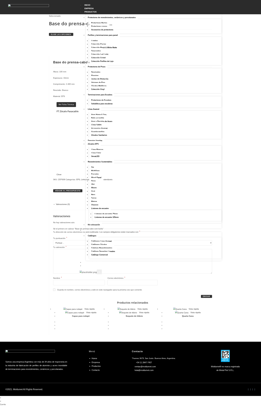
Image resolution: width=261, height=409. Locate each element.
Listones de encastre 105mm (107, 217)
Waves (94, 188)
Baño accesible (97, 118)
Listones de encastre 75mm (106, 214)
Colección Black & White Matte (104, 48)
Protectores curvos (99, 26)
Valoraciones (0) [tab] (63, 204)
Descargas (90, 230)
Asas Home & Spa (98, 115)
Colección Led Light (99, 54)
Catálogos (92, 236)
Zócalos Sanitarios (99, 135)
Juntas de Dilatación (99, 79)
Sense (93, 198)
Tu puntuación (60, 238)
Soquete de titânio (134, 316)
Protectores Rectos (99, 23)
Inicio (87, 5)
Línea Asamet (93, 109)
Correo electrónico (116, 278)
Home (94, 358)
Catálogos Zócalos (99, 245)
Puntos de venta (93, 262)
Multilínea (95, 171)
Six (92, 167)
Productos (90, 12)
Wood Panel (96, 177)
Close (59, 174)
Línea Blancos (97, 149)
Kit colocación (94, 225)
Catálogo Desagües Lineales (103, 251)
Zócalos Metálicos (98, 86)
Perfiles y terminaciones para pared (103, 35)
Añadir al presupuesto (67, 191)
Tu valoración (59, 247)
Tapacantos (96, 51)
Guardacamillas (97, 132)
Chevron (94, 205)
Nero (93, 195)
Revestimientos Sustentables (100, 162)
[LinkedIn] (250, 389)
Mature (94, 201)
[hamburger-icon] (220, 4)
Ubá (92, 184)
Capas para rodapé (81, 316)
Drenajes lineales (95, 141)
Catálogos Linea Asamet (101, 241)
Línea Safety (96, 125)
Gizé (93, 191)
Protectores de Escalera (101, 100)
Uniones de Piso (98, 82)
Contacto (89, 266)
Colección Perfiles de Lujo (102, 61)
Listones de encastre (100, 208)
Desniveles (95, 72)
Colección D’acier (98, 44)
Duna (93, 181)
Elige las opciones (61, 34)
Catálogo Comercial (99, 255)
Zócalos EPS (93, 144)
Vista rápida (89, 309)
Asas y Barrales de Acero (101, 121)
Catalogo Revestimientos (101, 248)
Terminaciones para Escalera (100, 95)
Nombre (57, 278)
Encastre (95, 174)
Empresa (89, 8)
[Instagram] (252, 389)
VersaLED (95, 156)
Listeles (94, 41)
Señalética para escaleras (102, 104)
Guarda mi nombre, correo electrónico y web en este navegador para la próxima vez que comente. (99, 290)
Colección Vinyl (98, 89)
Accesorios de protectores (102, 30)
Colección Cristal (98, 58)
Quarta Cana (188, 316)
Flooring (94, 76)
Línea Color (96, 153)
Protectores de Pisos (96, 67)
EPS (78, 179)
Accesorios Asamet (99, 128)
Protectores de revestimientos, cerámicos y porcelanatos (112, 17)
